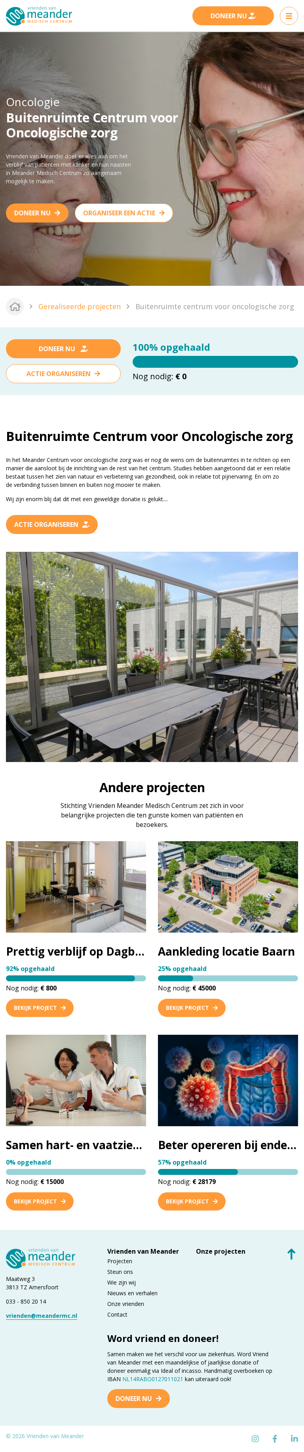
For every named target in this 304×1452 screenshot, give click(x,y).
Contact (117, 1314)
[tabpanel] (152, 159)
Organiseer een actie (119, 213)
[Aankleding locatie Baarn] (228, 886)
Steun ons (120, 1271)
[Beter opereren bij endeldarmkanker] (228, 1080)
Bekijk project (35, 1007)
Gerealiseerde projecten (79, 306)
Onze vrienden (125, 1304)
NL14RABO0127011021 (152, 1379)
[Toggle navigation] (289, 16)
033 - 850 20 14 (26, 1301)
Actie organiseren (59, 373)
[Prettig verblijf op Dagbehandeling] (76, 886)
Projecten (119, 1261)
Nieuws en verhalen (132, 1293)
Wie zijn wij (121, 1282)
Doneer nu (32, 213)
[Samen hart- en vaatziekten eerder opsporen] (76, 1080)
